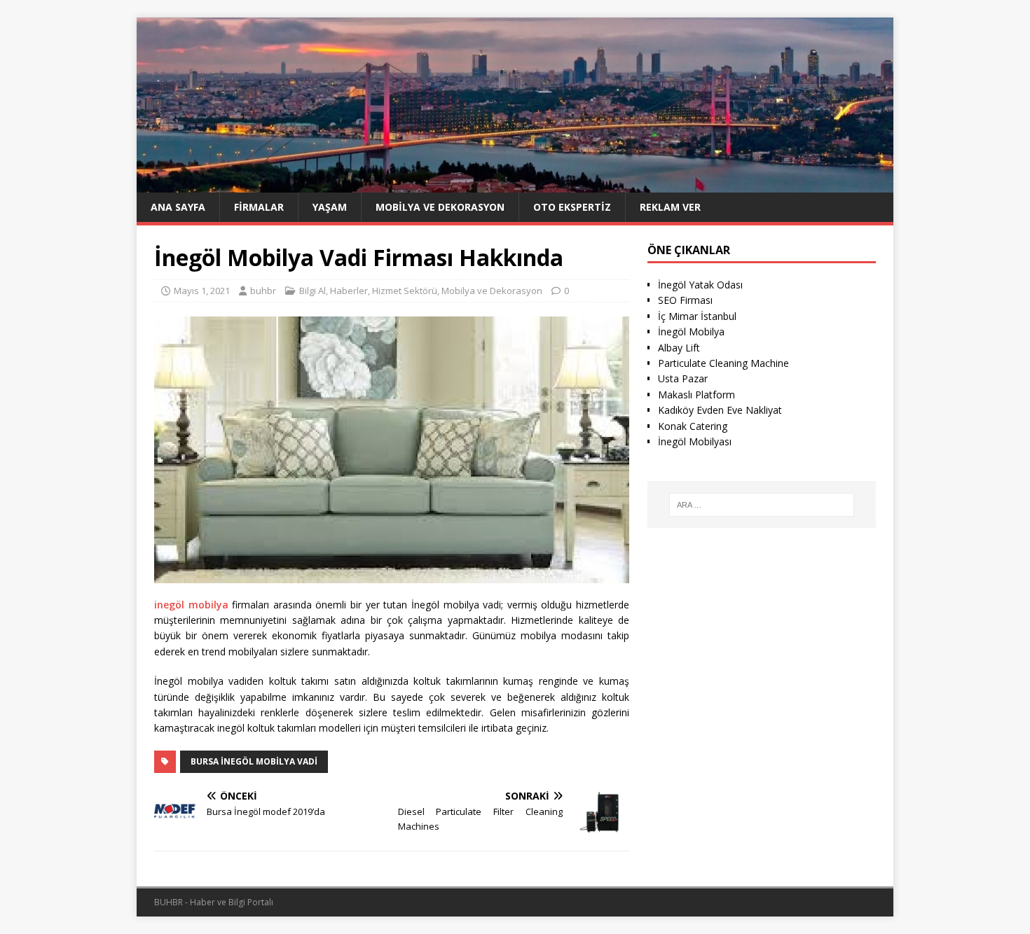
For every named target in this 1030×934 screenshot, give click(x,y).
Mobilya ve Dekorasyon (440, 207)
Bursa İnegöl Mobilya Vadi (254, 761)
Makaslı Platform (696, 394)
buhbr (263, 290)
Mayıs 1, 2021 (202, 290)
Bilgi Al (312, 290)
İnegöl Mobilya (691, 331)
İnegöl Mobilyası (695, 441)
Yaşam (330, 207)
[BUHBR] (515, 183)
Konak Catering (692, 426)
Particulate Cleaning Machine (723, 363)
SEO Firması (685, 300)
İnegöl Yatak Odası (700, 284)
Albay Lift (679, 347)
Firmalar (259, 207)
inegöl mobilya (191, 604)
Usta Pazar (683, 378)
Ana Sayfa (178, 207)
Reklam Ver (670, 207)
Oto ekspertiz (572, 207)
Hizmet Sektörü (404, 290)
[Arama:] (762, 505)
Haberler (349, 290)
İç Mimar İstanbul (697, 316)
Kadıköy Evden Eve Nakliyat (720, 410)
